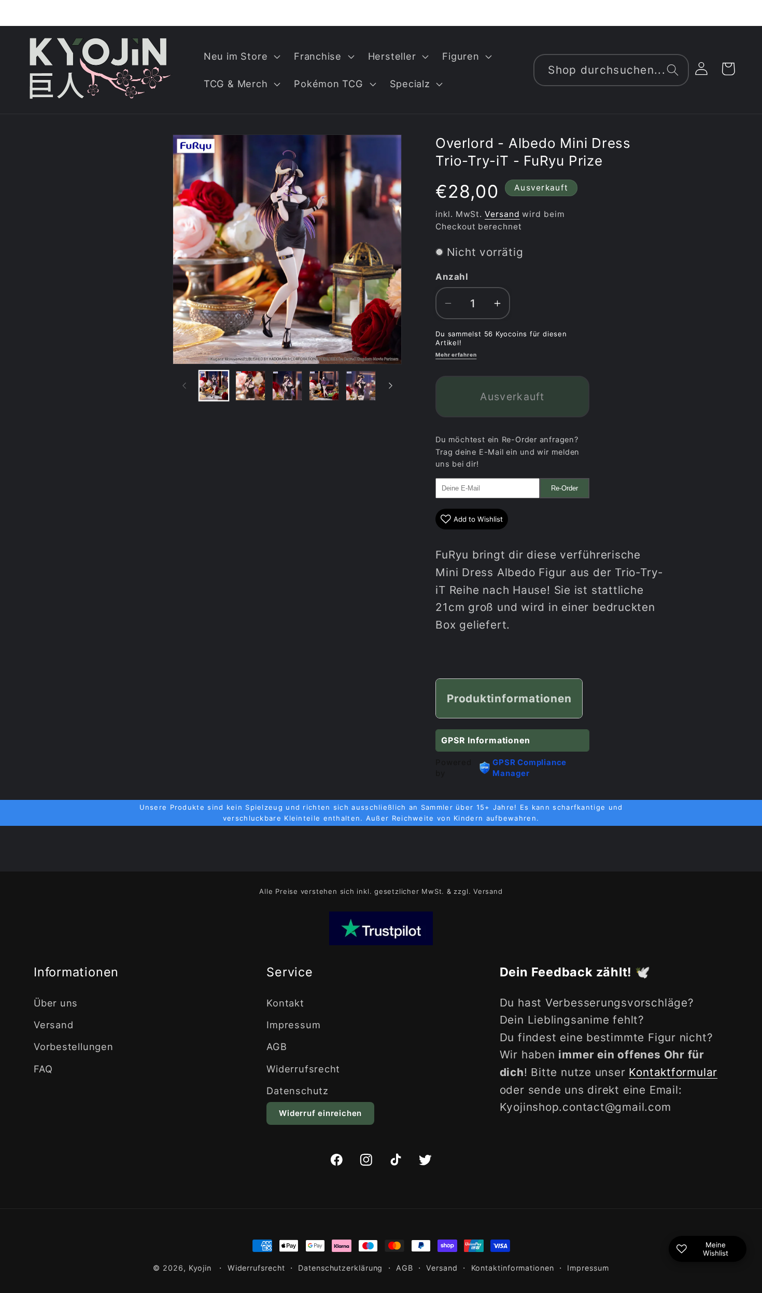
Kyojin (200, 1267)
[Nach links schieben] (184, 385)
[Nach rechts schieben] (390, 385)
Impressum (293, 1024)
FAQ (43, 1068)
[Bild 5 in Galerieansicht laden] (361, 386)
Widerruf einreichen (320, 1113)
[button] (240, 56)
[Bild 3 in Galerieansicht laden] (287, 386)
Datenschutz (297, 1090)
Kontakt (285, 1003)
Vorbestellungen (74, 1046)
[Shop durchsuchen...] (672, 70)
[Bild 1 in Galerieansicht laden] (214, 386)
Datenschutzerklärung (340, 1267)
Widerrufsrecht (303, 1068)
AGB (276, 1046)
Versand (502, 214)
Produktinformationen (509, 698)
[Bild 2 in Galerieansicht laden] (250, 386)
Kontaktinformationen (512, 1267)
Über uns (56, 1003)
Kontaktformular (673, 1072)
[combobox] (610, 70)
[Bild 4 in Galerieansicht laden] (324, 386)
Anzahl (451, 276)
